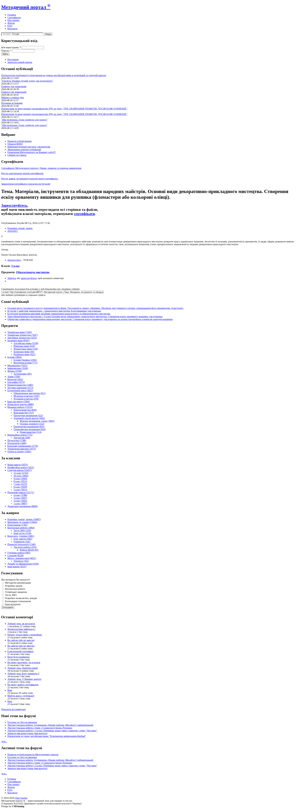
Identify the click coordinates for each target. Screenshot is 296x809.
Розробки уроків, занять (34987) (24, 519)
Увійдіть (11, 278)
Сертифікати (14, 17)
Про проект (13, 20)
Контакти (12, 28)
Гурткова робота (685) (18, 552)
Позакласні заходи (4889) (20, 404)
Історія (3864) (14, 357)
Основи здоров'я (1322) (32, 423)
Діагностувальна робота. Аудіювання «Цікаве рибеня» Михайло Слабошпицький (50, 725)
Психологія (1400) (16, 443)
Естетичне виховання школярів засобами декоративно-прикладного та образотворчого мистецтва (58, 313)
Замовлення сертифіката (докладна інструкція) (25, 184)
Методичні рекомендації (17, 582)
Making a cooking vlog (12, 97)
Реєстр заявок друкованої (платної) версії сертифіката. (29, 178)
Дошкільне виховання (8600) (22, 506)
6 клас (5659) (20, 487)
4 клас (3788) (20, 495)
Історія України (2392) (25, 360)
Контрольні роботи (14, 589)
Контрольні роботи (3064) (21, 527)
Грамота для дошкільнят (14, 86)
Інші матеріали (12, 604)
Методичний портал (25, 7)
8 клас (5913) (20, 481)
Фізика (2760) (14, 371)
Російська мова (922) (24, 354)
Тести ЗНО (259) (22, 530)
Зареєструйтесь (14, 205)
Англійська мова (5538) (26, 343)
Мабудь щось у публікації (20, 695)
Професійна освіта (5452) (20, 467)
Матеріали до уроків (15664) (22, 522)
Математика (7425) (17, 365)
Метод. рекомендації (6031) (21, 558)
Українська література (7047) (22, 335)
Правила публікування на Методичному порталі (32, 754)
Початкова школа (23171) (20, 492)
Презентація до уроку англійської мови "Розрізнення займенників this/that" (46, 736)
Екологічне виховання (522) (28, 415)
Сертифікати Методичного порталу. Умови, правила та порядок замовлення (41, 168)
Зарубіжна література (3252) (22, 337)
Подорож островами (12, 103)
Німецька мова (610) (24, 346)
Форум (11, 23)
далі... (4, 741)
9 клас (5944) (20, 478)
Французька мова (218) (26, 349)
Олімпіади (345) (22, 541)
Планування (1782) (17, 525)
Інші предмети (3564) (18, 401)
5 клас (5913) (20, 489)
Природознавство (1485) (20, 385)
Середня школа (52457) (19, 470)
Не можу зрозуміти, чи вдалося (23, 662)
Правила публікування (19, 141)
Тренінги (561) (21, 561)
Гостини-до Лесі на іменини (22, 722)
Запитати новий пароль (19, 62)
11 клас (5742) (21, 473)
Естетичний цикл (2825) (20, 390)
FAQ (9, 26)
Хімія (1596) (13, 376)
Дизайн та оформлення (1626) (23, 563)
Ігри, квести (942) (23, 538)
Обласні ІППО (15, 144)
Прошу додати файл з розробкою (24, 634)
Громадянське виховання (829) (30, 429)
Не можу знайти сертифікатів (22, 684)
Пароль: (6, 50)
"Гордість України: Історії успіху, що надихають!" (27, 81)
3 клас (15, 266)
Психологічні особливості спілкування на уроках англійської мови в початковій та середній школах (53, 75)
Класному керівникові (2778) (22, 446)
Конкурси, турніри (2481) (20, 536)
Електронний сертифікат (20, 651)
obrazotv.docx (14, 260)
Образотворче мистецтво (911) (30, 393)
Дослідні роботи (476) (25, 547)
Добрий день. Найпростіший (22, 668)
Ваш (9, 690)
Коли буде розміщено (18, 657)
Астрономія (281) (23, 374)
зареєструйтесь (29, 278)
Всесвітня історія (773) (25, 362)
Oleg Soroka (21, 798)
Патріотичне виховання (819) (29, 426)
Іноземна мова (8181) (18, 340)
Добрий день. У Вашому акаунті (24, 679)
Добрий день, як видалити (21, 623)
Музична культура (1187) (27, 396)
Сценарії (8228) (15, 555)
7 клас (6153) (20, 484)
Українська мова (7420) (19, 332)
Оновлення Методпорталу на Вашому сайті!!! (31, 152)
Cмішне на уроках (17, 155)
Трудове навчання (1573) (20, 387)
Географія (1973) (16, 382)
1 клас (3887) (20, 503)
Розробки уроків (13, 586)
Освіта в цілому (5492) (19, 451)
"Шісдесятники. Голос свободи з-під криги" (24, 119)
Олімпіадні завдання (15, 592)
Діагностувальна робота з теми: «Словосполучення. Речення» (39, 728)
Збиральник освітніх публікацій (24, 149)
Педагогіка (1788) (16, 440)
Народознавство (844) (25, 410)
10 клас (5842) (21, 475)
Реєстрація (12, 59)
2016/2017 (12, 231)
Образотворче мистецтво (32, 272)
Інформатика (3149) (17, 368)
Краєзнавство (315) (24, 412)
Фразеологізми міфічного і (21, 629)
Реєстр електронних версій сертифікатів (22, 173)
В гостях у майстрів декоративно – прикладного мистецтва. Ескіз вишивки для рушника (54, 311)
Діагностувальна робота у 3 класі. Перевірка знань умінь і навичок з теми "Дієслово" (52, 730)
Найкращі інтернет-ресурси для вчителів (28, 146)
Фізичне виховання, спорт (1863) (37, 421)
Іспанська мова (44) (24, 351)
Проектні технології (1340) (21, 544)
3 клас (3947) (20, 498)
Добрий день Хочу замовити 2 (23, 673)
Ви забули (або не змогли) (21, 640)
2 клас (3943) (20, 500)
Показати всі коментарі (13, 709)
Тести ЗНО (10, 595)
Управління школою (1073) (21, 448)
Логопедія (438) (22, 437)
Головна (11, 14)
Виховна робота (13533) (20, 407)
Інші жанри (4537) (17, 566)
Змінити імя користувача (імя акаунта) (27, 733)
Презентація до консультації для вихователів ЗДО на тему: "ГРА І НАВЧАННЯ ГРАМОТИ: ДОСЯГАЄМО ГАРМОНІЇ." (64, 108)
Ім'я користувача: (11, 47)
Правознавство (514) (30, 432)
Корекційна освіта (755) (19, 435)
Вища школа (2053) (17, 464)
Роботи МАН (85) (29, 550)
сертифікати (84, 214)
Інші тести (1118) (22, 533)
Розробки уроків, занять (20, 228)
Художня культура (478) (26, 398)
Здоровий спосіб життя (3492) (29, 418)
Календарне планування (17, 601)
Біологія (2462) (15, 379)
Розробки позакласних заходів (20, 598)
